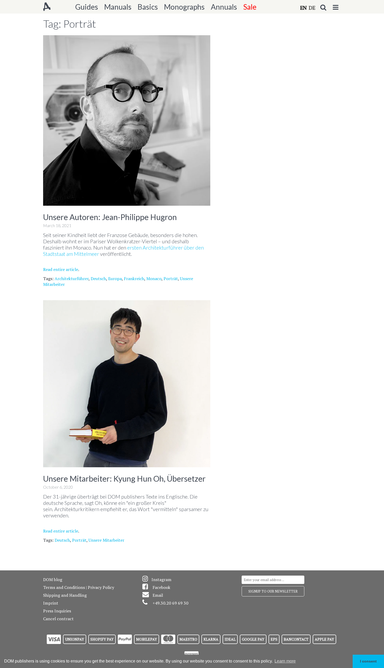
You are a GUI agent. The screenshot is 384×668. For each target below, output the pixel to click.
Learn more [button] (285, 661)
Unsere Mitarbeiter (106, 540)
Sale (250, 6)
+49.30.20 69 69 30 (170, 603)
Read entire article (60, 269)
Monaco (153, 278)
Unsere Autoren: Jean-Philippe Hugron (110, 217)
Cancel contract (58, 619)
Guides (86, 6)
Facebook (161, 587)
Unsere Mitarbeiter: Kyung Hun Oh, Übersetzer (124, 478)
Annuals (224, 6)
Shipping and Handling (65, 595)
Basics (148, 6)
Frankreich (134, 278)
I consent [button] (368, 661)
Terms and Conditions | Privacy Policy (78, 587)
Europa (115, 278)
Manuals (117, 6)
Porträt (171, 278)
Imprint (50, 603)
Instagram (161, 579)
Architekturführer (72, 278)
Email (158, 595)
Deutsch (98, 278)
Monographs (184, 6)
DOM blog (52, 579)
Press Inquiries (57, 611)
